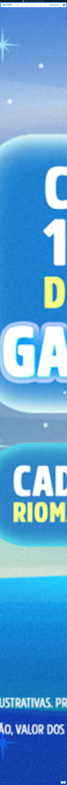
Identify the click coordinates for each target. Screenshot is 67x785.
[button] (2, 782)
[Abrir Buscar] (64, 5)
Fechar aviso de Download (65, 1)
